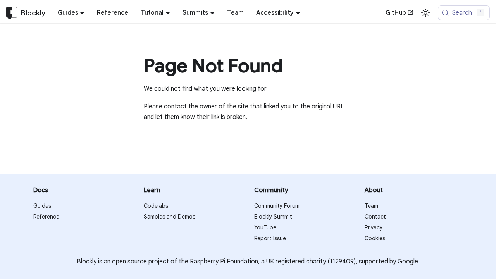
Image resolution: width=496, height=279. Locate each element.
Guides (42, 205)
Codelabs (156, 205)
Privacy (373, 227)
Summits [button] (195, 13)
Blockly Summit (273, 216)
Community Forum (277, 205)
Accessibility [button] (275, 13)
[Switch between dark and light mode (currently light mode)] (425, 13)
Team (235, 13)
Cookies (375, 238)
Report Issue (270, 238)
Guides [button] (68, 13)
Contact (375, 216)
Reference (112, 13)
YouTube (265, 227)
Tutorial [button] (152, 13)
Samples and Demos (169, 216)
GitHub (396, 13)
